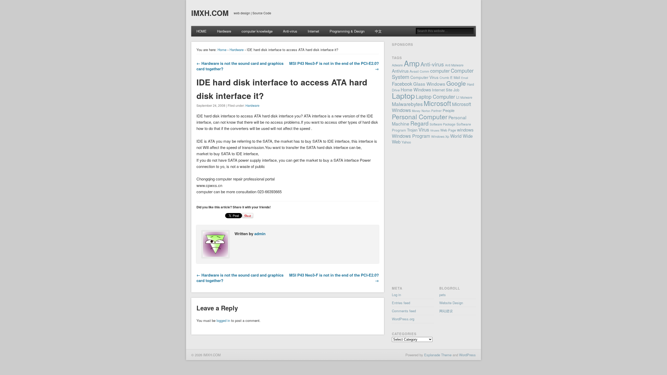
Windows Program (411, 136)
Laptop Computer (435, 96)
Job (456, 89)
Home (222, 49)
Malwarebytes (407, 103)
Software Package (442, 124)
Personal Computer (419, 116)
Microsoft (437, 103)
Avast (414, 71)
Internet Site (442, 89)
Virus (423, 129)
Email (464, 78)
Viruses (434, 130)
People (448, 110)
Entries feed (401, 302)
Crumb (444, 77)
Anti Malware (454, 65)
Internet (313, 31)
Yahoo (406, 142)
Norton (426, 111)
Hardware (224, 31)
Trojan (412, 130)
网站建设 (446, 310)
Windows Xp (440, 136)
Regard (419, 123)
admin (259, 233)
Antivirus (400, 71)
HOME (201, 31)
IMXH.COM (209, 13)
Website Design (451, 302)
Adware (397, 65)
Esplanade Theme (438, 354)
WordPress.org (403, 318)
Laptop (403, 95)
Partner (436, 111)
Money (416, 111)
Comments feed (404, 310)
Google (456, 83)
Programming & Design (347, 31)
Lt (457, 97)
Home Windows (416, 89)
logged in (223, 320)
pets (442, 294)
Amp (411, 63)
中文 (378, 31)
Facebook (402, 83)
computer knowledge (257, 31)
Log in (396, 294)
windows (465, 130)
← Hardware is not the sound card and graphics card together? (239, 66)
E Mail (455, 77)
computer (440, 70)
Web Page (448, 130)
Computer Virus (424, 77)
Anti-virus (290, 31)
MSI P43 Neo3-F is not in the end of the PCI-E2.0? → (334, 66)
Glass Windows (429, 83)
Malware (466, 97)
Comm (424, 71)
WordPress (467, 354)
